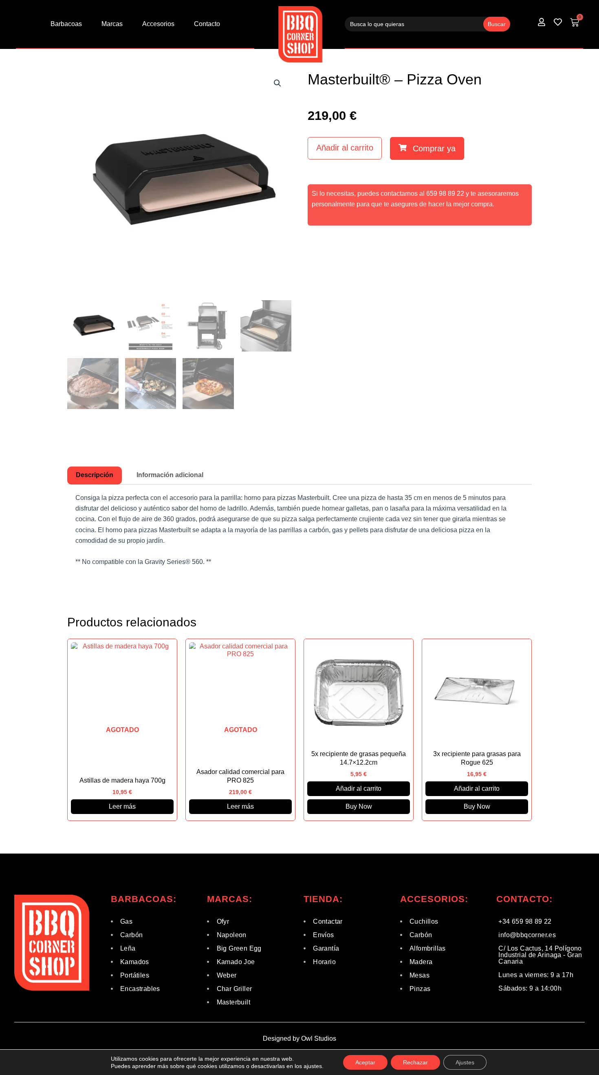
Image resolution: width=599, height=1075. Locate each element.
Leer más (122, 806)
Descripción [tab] (94, 474)
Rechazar (415, 1062)
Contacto (207, 23)
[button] (277, 83)
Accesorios (158, 23)
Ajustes (465, 1062)
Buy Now (359, 806)
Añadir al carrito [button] (358, 788)
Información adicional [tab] (170, 474)
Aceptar (365, 1062)
